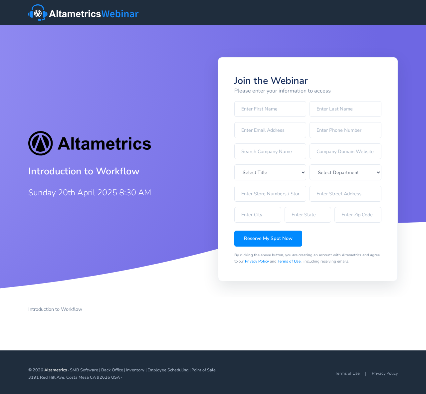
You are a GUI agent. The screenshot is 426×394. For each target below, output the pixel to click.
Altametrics (55, 370)
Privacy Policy (257, 261)
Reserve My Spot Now (268, 238)
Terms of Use (290, 261)
